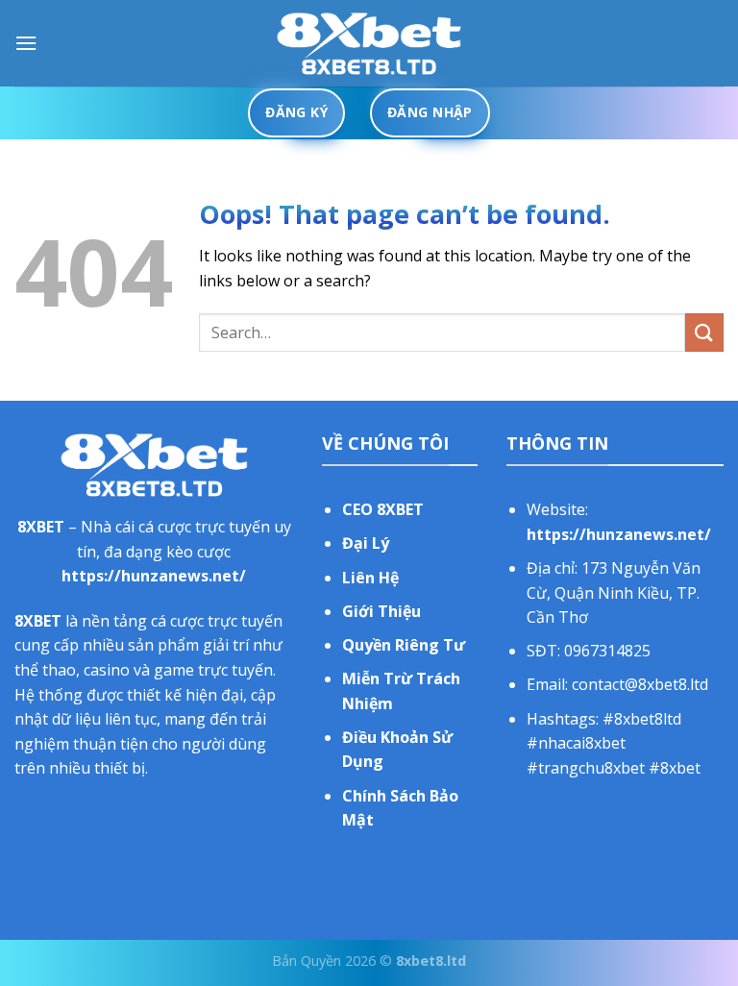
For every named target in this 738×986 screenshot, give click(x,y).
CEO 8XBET (383, 509)
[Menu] (25, 42)
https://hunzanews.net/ (154, 575)
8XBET (40, 526)
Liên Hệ (370, 577)
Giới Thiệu (381, 611)
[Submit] (704, 332)
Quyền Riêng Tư (403, 644)
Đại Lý (365, 543)
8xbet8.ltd (431, 960)
